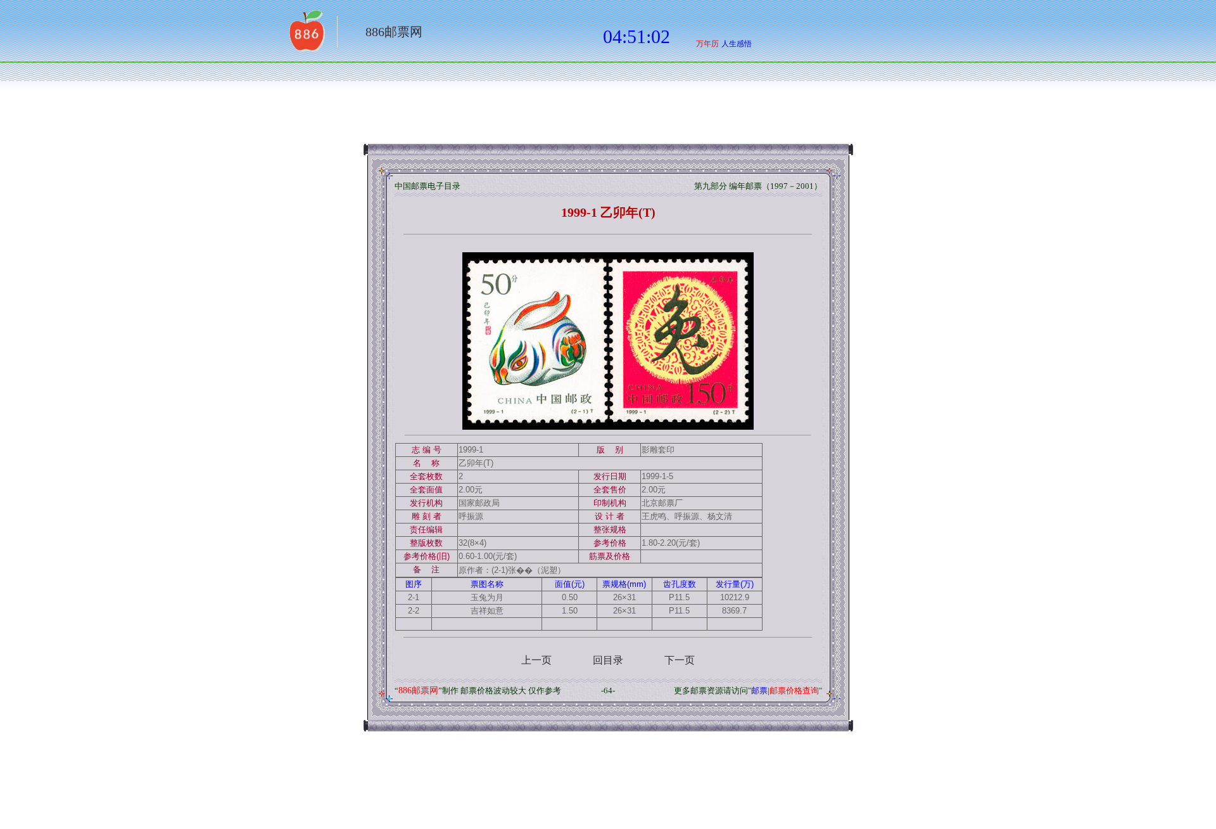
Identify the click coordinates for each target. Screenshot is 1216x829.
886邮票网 (393, 32)
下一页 (679, 660)
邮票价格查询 (794, 690)
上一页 (536, 660)
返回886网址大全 (306, 35)
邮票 (759, 690)
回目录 (608, 660)
